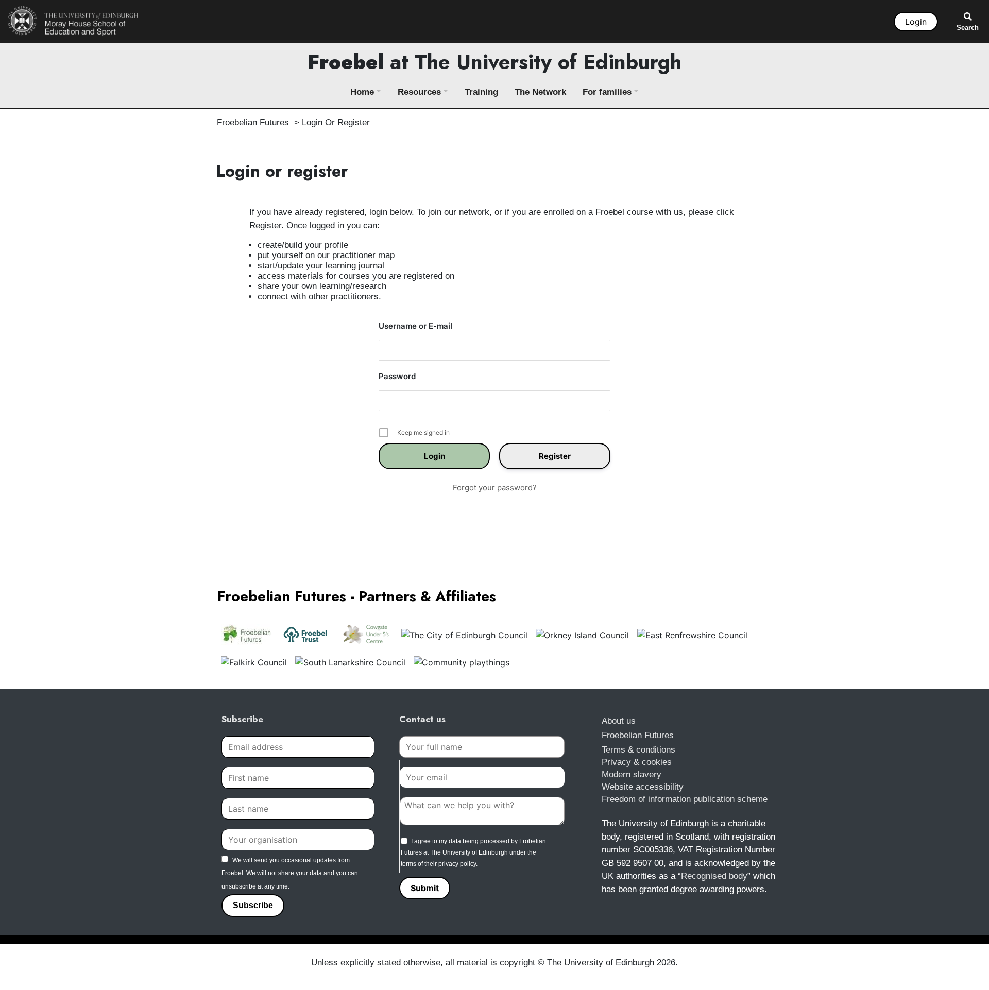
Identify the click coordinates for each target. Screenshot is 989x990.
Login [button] (916, 21)
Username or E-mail (415, 326)
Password (397, 376)
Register (555, 456)
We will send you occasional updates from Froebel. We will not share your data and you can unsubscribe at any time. (289, 873)
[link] (73, 20)
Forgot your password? (495, 487)
